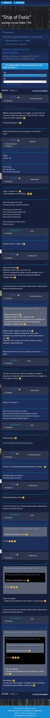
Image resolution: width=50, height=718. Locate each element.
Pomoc (16, 708)
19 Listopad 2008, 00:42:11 (11, 626)
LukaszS (14, 389)
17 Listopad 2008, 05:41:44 (11, 151)
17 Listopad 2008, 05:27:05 (11, 105)
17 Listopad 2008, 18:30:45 (11, 397)
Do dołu (5, 90)
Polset (13, 254)
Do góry (5, 694)
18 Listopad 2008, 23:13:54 (11, 523)
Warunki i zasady (24, 708)
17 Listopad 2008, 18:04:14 (11, 368)
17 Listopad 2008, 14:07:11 (11, 239)
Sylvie (28, 41)
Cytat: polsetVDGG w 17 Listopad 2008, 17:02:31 (22, 309)
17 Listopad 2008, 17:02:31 (11, 263)
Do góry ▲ (33, 708)
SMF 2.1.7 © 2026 (19, 713)
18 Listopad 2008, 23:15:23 (11, 562)
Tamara (13, 140)
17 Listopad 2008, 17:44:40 (11, 303)
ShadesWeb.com (31, 715)
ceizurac (14, 178)
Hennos (13, 97)
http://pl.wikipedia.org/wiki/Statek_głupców (18, 443)
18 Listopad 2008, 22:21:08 (11, 462)
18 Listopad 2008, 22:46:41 (11, 492)
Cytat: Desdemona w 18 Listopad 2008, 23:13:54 (22, 568)
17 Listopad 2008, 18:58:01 (11, 433)
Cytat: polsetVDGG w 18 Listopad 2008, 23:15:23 (22, 632)
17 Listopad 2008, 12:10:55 (11, 186)
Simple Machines (31, 713)
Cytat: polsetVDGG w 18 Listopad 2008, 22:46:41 (22, 529)
